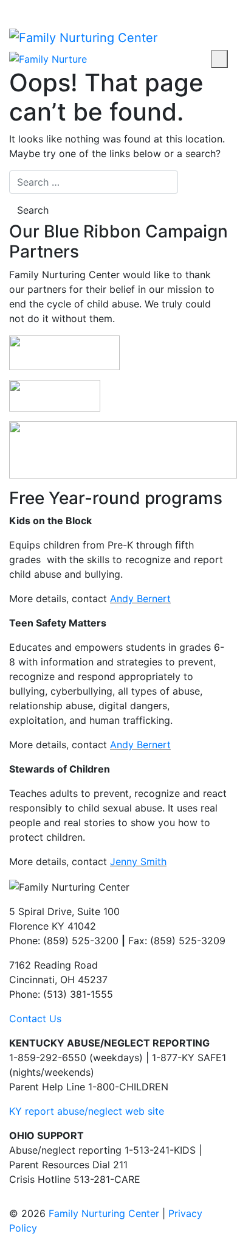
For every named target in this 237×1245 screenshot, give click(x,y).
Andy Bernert (140, 598)
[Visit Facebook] (12, 7)
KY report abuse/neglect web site (86, 1111)
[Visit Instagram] (23, 7)
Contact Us (35, 1018)
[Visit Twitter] (33, 7)
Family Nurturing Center (104, 1213)
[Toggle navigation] (219, 59)
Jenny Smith (138, 861)
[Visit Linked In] (43, 7)
